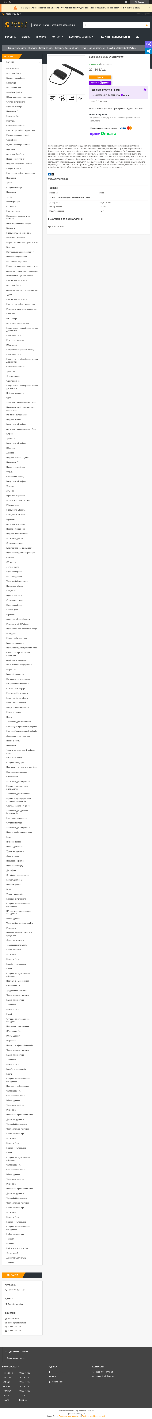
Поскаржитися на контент (70, 1416)
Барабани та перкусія (16, 964)
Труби (9, 183)
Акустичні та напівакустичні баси (21, 402)
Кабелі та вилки (13, 950)
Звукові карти (12, 567)
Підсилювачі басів (14, 586)
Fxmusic (10, 1243)
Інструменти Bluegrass (16, 510)
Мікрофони (11, 669)
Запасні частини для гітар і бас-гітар (20, 751)
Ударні (9, 295)
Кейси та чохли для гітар (17, 1248)
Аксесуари (11, 954)
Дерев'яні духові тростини (18, 736)
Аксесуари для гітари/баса (18, 794)
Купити (100, 77)
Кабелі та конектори (15, 1000)
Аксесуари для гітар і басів (18, 722)
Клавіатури (11, 83)
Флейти (9, 472)
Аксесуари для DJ (14, 538)
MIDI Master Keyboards (16, 261)
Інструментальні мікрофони (18, 233)
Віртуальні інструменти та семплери (18, 217)
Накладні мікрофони (15, 467)
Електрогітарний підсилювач (19, 548)
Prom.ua (90, 1411)
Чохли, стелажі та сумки (17, 995)
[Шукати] (147, 25)
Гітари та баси (46, 48)
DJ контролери (13, 202)
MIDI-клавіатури (13, 87)
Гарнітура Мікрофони (15, 495)
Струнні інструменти (15, 102)
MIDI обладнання (14, 576)
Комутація (10, 591)
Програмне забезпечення (17, 981)
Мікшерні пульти (13, 712)
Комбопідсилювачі (14, 880)
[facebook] (49, 175)
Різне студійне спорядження (19, 665)
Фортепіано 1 (12, 1253)
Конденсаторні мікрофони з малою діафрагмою (22, 329)
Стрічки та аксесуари (15, 688)
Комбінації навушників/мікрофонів (21, 726)
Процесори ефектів (15, 861)
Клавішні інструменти (16, 899)
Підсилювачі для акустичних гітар (21, 648)
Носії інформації (13, 741)
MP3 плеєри (11, 318)
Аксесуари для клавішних (18, 323)
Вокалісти (10, 228)
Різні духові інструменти (17, 693)
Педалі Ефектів (13, 884)
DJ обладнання (13, 918)
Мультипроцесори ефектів (18, 135)
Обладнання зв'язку (15, 476)
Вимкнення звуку (14, 758)
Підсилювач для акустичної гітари (21, 629)
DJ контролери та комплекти (19, 97)
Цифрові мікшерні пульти (17, 457)
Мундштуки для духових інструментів (17, 787)
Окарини (10, 557)
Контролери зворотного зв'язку (20, 350)
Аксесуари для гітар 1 (16, 1258)
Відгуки (26, 37)
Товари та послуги (17, 48)
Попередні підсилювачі (16, 257)
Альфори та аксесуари (16, 660)
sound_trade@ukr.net (17, 1323)
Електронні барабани (15, 238)
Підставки (10, 149)
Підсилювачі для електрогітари (20, 553)
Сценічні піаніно (13, 381)
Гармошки (10, 519)
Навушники (11, 178)
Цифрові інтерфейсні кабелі (19, 164)
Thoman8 (32, 48)
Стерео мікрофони (14, 543)
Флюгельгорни (12, 376)
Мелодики (10, 633)
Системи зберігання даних (18, 806)
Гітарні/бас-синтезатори (93, 48)
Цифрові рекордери (15, 393)
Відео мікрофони (14, 572)
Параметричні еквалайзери (18, 223)
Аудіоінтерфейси (14, 92)
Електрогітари (12, 68)
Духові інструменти (15, 940)
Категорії (10, 62)
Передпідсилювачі (14, 846)
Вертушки (10, 121)
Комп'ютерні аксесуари (16, 280)
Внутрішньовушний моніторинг (20, 252)
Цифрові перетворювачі (17, 534)
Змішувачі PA (12, 116)
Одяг (8, 398)
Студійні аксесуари (15, 762)
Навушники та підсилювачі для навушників (20, 408)
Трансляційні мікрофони (17, 581)
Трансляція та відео (15, 1105)
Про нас (41, 37)
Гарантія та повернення (115, 37)
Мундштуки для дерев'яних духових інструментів (18, 799)
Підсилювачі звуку (14, 865)
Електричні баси (13, 335)
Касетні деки (12, 610)
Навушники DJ (12, 111)
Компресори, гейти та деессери (20, 130)
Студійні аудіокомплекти (17, 875)
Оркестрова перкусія (15, 126)
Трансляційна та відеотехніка (19, 923)
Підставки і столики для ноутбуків (21, 767)
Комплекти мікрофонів (16, 818)
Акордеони (11, 453)
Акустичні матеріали (15, 524)
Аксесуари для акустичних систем (22, 290)
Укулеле (10, 486)
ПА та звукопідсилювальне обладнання (18, 912)
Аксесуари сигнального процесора (21, 271)
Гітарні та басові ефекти (67, 48)
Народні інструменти (15, 159)
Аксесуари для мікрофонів (18, 781)
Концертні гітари (13, 168)
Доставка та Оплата (81, 37)
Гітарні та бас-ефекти (16, 703)
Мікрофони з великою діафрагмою (22, 242)
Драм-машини (12, 856)
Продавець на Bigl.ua (76, 1413)
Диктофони (11, 870)
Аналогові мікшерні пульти (18, 619)
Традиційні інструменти (16, 945)
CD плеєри (11, 206)
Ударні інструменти (15, 851)
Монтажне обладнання (16, 415)
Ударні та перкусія (14, 894)
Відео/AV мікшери (14, 106)
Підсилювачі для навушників (19, 832)
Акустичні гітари (13, 73)
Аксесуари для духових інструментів (17, 811)
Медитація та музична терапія (19, 276)
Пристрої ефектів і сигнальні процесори (19, 934)
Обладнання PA (13, 986)
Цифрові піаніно (13, 419)
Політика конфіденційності (93, 1416)
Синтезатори (12, 777)
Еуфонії (10, 434)
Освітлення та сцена (15, 1095)
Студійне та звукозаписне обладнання (18, 905)
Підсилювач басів (14, 595)
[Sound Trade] (15, 25)
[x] (53, 175)
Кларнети (10, 314)
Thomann (10, 1262)
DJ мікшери (11, 345)
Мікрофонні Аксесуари (16, 638)
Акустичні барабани (15, 154)
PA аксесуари (12, 505)
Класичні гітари (13, 211)
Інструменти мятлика (15, 515)
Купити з (95, 83)
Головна (10, 37)
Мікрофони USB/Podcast (17, 624)
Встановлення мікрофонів (18, 679)
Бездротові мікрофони (16, 424)
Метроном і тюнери (15, 340)
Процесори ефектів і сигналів (19, 1045)
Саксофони (11, 140)
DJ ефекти (11, 448)
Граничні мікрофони (15, 643)
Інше (8, 889)
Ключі (9, 969)
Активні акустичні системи (18, 500)
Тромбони (10, 371)
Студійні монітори (14, 187)
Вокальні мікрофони (15, 78)
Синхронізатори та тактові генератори (18, 653)
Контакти (57, 37)
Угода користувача (15, 1358)
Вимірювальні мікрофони (17, 684)
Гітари (9, 837)
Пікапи (9, 717)
